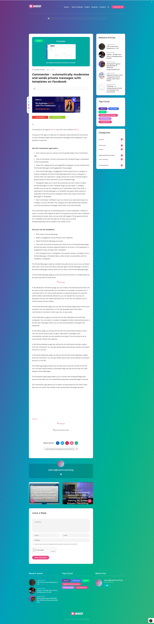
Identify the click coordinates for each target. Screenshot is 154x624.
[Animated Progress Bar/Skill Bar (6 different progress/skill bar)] (102, 64)
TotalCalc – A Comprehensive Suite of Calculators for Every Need (114, 89)
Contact (103, 7)
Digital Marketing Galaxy (108, 115)
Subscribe (117, 7)
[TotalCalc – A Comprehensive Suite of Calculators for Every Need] (102, 86)
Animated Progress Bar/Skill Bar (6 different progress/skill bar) (113, 66)
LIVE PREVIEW (40, 117)
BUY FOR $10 (57, 117)
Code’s (87, 7)
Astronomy (113, 108)
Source (34, 419)
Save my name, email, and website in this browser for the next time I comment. (56, 544)
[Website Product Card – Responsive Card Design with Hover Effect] (102, 75)
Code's (38, 41)
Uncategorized (105, 122)
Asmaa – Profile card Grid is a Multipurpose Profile (114, 56)
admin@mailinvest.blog (61, 470)
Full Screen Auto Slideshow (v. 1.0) (113, 47)
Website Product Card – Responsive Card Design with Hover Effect (114, 78)
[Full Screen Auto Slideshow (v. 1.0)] (102, 46)
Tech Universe (77, 7)
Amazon (95, 7)
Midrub (53, 130)
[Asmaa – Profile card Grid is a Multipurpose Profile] (102, 54)
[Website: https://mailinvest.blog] (61, 474)
